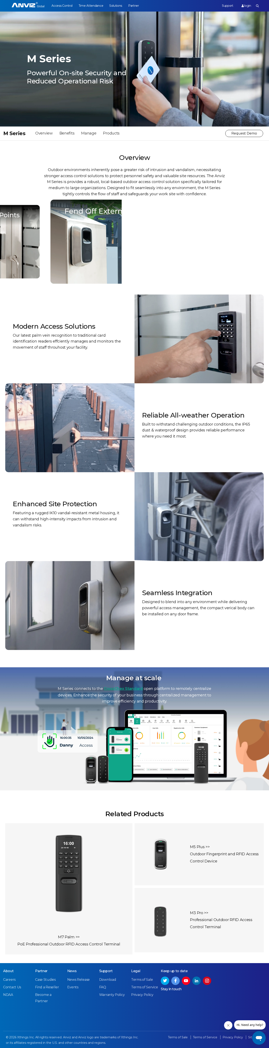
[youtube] (186, 981)
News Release (78, 980)
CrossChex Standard (123, 688)
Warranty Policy (112, 995)
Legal (135, 971)
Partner (133, 6)
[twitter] (165, 981)
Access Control (62, 6)
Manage (88, 133)
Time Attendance (91, 6)
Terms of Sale (142, 980)
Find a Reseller (47, 987)
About (8, 971)
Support (227, 6)
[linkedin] (196, 981)
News (72, 971)
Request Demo (244, 133)
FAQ (102, 987)
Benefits (67, 133)
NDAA (8, 995)
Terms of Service (144, 987)
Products (111, 133)
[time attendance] (28, 6)
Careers (9, 980)
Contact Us (12, 987)
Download (107, 980)
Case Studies (45, 980)
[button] (127, 220)
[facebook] (175, 981)
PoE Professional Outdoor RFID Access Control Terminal (68, 944)
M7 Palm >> (69, 937)
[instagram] (207, 981)
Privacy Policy (142, 995)
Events (72, 987)
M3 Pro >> (199, 913)
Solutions (115, 6)
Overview (44, 133)
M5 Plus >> (200, 847)
